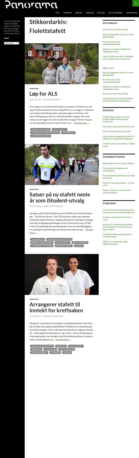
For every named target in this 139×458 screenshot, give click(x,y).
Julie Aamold (50, 349)
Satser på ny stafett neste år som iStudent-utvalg (59, 197)
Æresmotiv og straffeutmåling (115, 29)
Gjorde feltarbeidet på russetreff (117, 131)
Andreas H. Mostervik (41, 129)
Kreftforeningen (80, 242)
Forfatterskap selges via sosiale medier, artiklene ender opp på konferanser (116, 119)
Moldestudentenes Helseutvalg (45, 132)
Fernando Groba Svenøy (42, 242)
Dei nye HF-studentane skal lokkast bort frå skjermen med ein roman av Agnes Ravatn (118, 226)
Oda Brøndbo (69, 132)
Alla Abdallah (38, 239)
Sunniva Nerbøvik (53, 99)
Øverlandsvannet (64, 246)
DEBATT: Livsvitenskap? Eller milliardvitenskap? (115, 242)
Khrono (109, 110)
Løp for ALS (43, 93)
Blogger (101, 13)
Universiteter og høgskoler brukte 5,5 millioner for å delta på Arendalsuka (119, 137)
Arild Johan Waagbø (54, 206)
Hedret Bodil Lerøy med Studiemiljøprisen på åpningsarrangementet (118, 57)
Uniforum (110, 203)
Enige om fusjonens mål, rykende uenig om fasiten (116, 191)
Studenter (55, 352)
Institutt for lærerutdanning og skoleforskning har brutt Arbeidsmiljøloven (119, 211)
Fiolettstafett (59, 129)
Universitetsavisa (115, 157)
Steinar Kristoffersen (41, 136)
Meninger (90, 13)
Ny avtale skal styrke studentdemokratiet (111, 43)
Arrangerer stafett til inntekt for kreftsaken (56, 307)
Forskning (67, 13)
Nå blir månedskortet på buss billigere (119, 163)
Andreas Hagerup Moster (42, 346)
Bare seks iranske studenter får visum (119, 126)
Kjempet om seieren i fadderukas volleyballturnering (117, 50)
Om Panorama (131, 13)
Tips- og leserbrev (115, 13)
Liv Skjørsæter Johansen (42, 246)
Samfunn (79, 13)
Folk (58, 13)
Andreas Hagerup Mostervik (59, 239)
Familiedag (61, 346)
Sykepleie (79, 246)
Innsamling (36, 349)
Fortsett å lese (82, 123)
